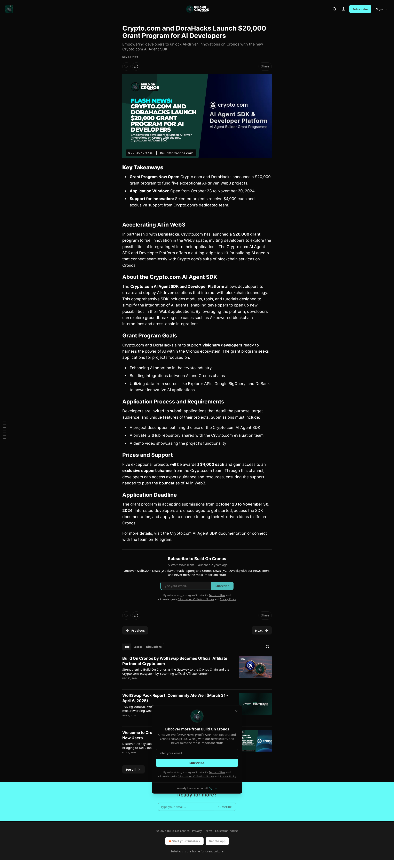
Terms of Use (217, 772)
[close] (236, 711)
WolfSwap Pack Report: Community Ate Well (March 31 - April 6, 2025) (175, 698)
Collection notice (226, 831)
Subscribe (360, 9)
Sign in (381, 9)
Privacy (197, 831)
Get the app (217, 841)
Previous (138, 630)
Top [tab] (127, 647)
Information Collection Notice (196, 776)
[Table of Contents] (4, 430)
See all (131, 769)
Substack (177, 851)
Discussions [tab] (153, 647)
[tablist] (143, 647)
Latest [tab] (138, 647)
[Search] (334, 9)
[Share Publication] (343, 9)
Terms (208, 831)
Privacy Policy (228, 776)
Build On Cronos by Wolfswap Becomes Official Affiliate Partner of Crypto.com (174, 661)
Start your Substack (186, 841)
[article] (197, 671)
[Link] (116, 167)
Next (259, 630)
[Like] (126, 66)
